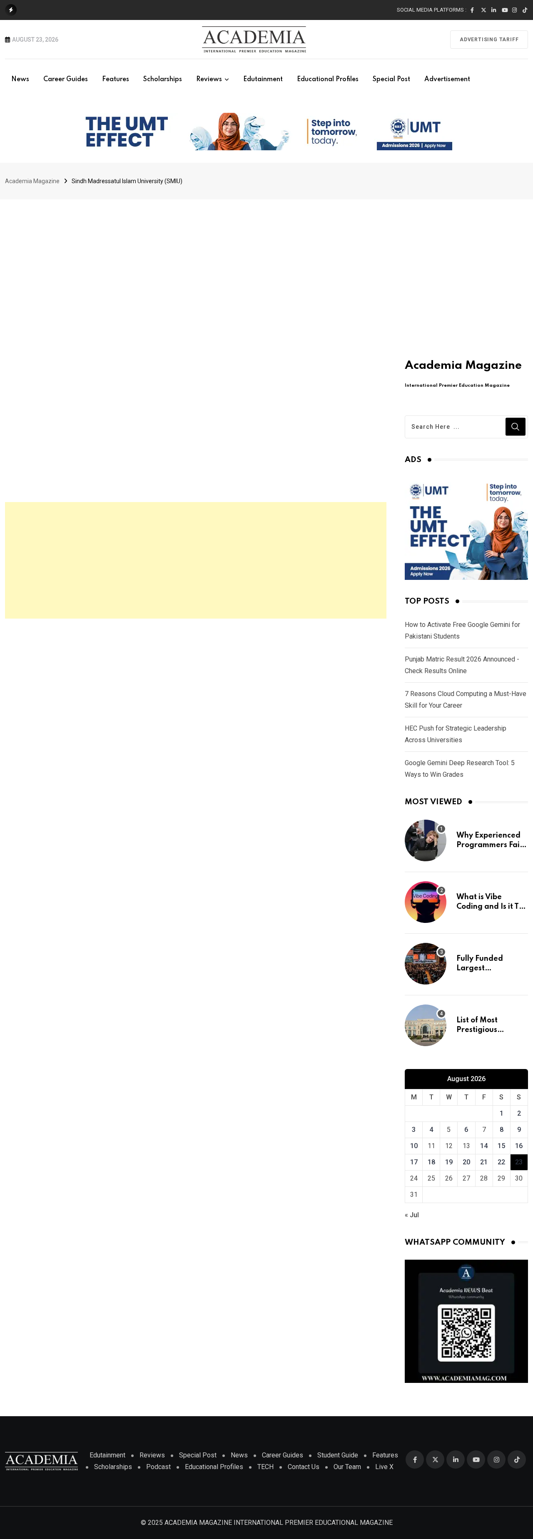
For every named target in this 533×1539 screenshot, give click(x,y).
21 (484, 1162)
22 (501, 1162)
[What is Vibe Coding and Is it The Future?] (425, 902)
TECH (265, 1467)
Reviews (209, 79)
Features (115, 79)
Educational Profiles (328, 79)
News (20, 79)
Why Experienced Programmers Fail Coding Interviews (489, 845)
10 (414, 1146)
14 (484, 1146)
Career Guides (65, 79)
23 (519, 1162)
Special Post (391, 79)
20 (466, 1162)
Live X (384, 1467)
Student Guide (337, 1455)
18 (431, 1162)
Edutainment (263, 79)
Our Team (347, 1467)
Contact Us (303, 1467)
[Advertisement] (266, 262)
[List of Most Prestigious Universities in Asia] (425, 1025)
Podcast (158, 1467)
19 (449, 1162)
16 (519, 1146)
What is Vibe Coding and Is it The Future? (492, 906)
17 (414, 1162)
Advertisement (447, 79)
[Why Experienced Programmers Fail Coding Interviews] (425, 840)
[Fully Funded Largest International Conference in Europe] (425, 964)
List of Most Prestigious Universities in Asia (490, 1030)
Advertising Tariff (489, 39)
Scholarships (162, 79)
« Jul (412, 1215)
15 (501, 1146)
